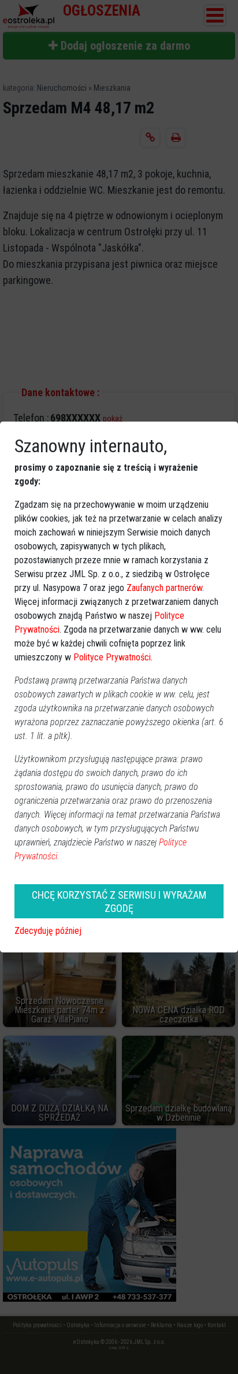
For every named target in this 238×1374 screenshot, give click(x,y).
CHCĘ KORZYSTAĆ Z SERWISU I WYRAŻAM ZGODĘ (119, 901)
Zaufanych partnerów (164, 587)
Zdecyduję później (47, 930)
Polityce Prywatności (112, 657)
